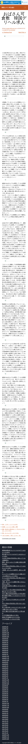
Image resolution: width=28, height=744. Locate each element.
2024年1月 (5, 678)
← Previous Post (7, 32)
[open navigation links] (25, 7)
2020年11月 (5, 737)
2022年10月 (5, 707)
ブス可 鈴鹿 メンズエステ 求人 (11, 619)
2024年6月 (5, 668)
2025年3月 (5, 650)
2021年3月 (5, 729)
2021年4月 (5, 727)
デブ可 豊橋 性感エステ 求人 (10, 615)
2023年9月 (5, 686)
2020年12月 (5, 735)
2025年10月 (5, 636)
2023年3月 (5, 697)
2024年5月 (5, 670)
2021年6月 (5, 723)
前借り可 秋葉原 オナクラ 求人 (11, 617)
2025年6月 (5, 644)
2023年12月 (5, 680)
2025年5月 (5, 646)
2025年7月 (5, 642)
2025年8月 (5, 640)
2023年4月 (5, 695)
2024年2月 (5, 676)
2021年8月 (5, 719)
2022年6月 (5, 715)
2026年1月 (5, 631)
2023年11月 (5, 682)
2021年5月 (5, 725)
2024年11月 (5, 658)
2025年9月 (5, 638)
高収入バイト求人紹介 (8, 7)
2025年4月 (5, 648)
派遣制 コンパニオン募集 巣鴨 (10, 527)
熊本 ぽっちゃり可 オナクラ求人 (10, 533)
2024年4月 (5, 672)
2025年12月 (5, 633)
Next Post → (22, 32)
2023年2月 (5, 699)
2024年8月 (5, 664)
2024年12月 (5, 656)
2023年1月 (5, 701)
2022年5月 (5, 717)
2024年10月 (5, 660)
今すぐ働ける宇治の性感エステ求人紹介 (14, 594)
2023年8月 (5, 688)
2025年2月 (5, 652)
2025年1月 (5, 654)
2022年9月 (5, 709)
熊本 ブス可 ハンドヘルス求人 (10, 524)
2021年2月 (5, 731)
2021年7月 (5, 721)
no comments (12, 30)
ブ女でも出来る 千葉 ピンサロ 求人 (11, 535)
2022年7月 (5, 713)
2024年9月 (5, 662)
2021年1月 (5, 733)
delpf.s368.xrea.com (11, 28)
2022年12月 (5, 703)
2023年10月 (5, 684)
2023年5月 (5, 693)
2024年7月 (5, 666)
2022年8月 (5, 711)
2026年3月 (5, 627)
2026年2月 (5, 629)
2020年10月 (5, 739)
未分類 (4, 30)
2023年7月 (5, 690)
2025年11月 (5, 634)
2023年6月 (5, 691)
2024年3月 (5, 674)
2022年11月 (5, 705)
